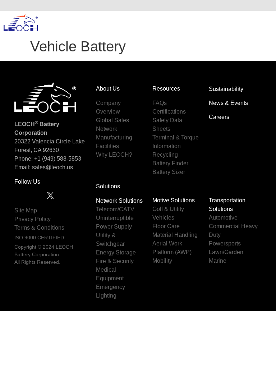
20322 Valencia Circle (42, 141)
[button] (265, 5)
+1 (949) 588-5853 (57, 159)
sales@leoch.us (52, 167)
